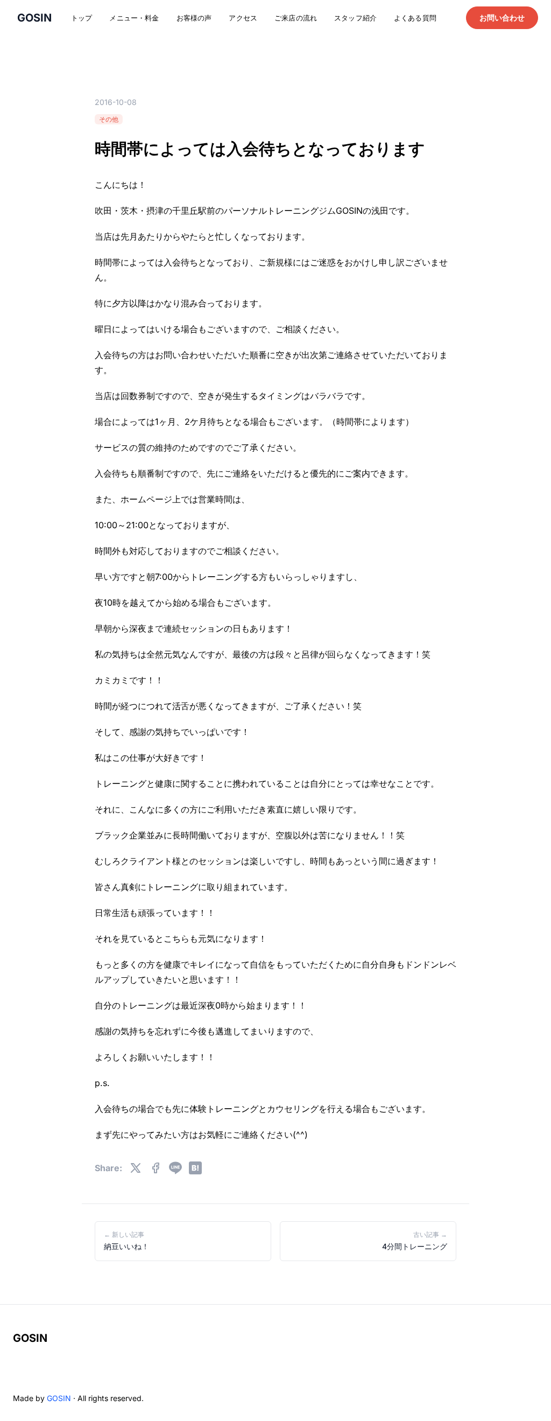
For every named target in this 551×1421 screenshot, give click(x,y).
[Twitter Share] (135, 1167)
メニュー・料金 (134, 17)
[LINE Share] (175, 1167)
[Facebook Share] (155, 1167)
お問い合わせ (502, 17)
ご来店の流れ (295, 17)
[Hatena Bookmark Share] (195, 1167)
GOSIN (30, 1338)
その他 (108, 119)
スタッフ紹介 (355, 17)
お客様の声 (194, 17)
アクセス (243, 17)
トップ (81, 17)
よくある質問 (415, 17)
